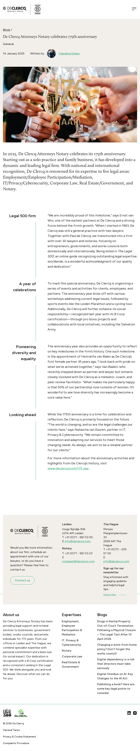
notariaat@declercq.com (78, 561)
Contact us (22, 580)
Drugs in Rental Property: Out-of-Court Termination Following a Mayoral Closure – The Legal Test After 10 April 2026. (116, 630)
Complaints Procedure (16, 743)
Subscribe (109, 595)
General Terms (11, 730)
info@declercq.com (78, 541)
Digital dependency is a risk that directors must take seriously (115, 664)
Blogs (6, 29)
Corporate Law (72, 656)
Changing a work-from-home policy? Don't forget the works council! (117, 649)
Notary (66, 650)
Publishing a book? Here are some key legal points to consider (115, 688)
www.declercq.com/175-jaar (68, 468)
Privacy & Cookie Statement (19, 736)
